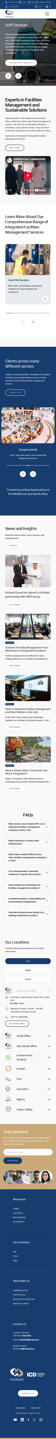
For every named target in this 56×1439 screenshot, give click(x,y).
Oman (15, 1256)
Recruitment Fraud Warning (24, 1299)
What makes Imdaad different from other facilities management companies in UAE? (28, 857)
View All (13, 545)
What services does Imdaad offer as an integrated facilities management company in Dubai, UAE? (28, 827)
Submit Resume (19, 1295)
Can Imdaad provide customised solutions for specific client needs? (28, 872)
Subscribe (13, 1161)
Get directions (17, 1024)
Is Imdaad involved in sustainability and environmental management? (28, 900)
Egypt (15, 1260)
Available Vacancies (20, 1290)
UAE (14, 1251)
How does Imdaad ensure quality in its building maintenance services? (28, 914)
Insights (16, 1208)
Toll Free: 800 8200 (18, 1017)
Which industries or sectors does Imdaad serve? (28, 842)
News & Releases (19, 1217)
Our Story (14, 148)
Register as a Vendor (21, 1303)
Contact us (15, 392)
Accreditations (18, 1222)
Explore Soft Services (21, 63)
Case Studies (18, 1213)
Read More (14, 605)
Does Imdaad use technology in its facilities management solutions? (28, 886)
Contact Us (28, 1393)
